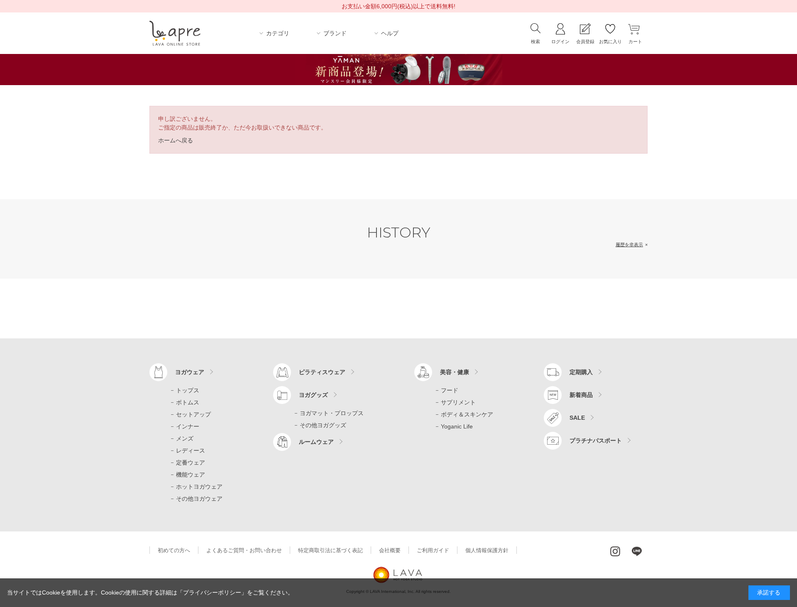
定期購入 (581, 372)
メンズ (184, 438)
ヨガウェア (189, 372)
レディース (190, 450)
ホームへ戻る (175, 140)
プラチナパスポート (596, 440)
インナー (187, 426)
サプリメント (458, 402)
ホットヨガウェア (199, 486)
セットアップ (193, 414)
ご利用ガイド (433, 550)
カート (635, 41)
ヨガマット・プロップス (332, 413)
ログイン (560, 41)
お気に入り (610, 41)
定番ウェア (190, 462)
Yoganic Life (457, 426)
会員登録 (585, 41)
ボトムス (187, 402)
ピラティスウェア (322, 372)
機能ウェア (190, 474)
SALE (577, 417)
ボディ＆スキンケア (467, 414)
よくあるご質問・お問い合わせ (244, 550)
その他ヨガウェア (199, 498)
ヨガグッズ (313, 395)
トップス (187, 390)
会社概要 (390, 550)
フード (449, 390)
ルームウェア (316, 441)
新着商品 (581, 395)
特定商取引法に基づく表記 (330, 550)
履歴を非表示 (629, 244)
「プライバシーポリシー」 (212, 592)
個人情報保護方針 (487, 550)
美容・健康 (454, 372)
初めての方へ (174, 550)
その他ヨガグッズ (323, 425)
